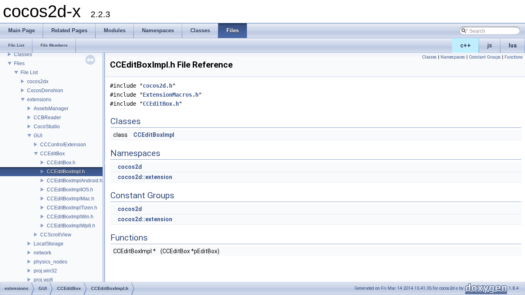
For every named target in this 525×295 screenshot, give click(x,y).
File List (29, 72)
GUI (38, 135)
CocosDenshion (45, 90)
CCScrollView (55, 235)
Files (19, 63)
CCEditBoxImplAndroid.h (75, 181)
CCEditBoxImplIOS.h (70, 190)
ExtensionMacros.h (171, 94)
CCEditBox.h (61, 163)
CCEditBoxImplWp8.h (71, 226)
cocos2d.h (157, 85)
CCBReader (47, 117)
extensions (39, 99)
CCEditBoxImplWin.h (70, 217)
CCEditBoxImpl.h (66, 172)
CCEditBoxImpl (153, 135)
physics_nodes (50, 262)
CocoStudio (47, 126)
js (489, 45)
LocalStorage (49, 244)
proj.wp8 (43, 280)
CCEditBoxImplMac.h (70, 199)
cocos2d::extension (145, 177)
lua (513, 45)
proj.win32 (45, 271)
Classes (23, 54)
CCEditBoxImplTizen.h (72, 208)
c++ (465, 45)
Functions (513, 57)
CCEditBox (52, 154)
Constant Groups (485, 57)
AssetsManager (51, 108)
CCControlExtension (63, 145)
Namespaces (453, 57)
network (42, 253)
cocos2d (130, 166)
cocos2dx (37, 81)
